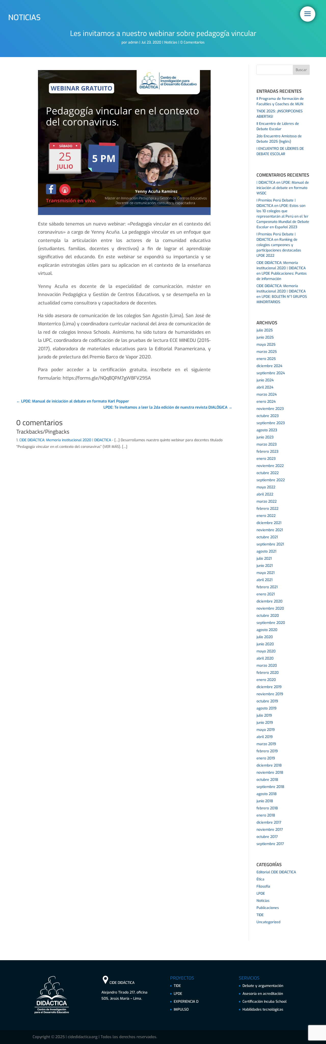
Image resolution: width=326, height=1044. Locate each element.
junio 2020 (265, 644)
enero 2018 (265, 815)
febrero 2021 (267, 587)
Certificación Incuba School (264, 1001)
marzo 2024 (266, 394)
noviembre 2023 (270, 408)
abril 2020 (265, 658)
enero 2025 (266, 358)
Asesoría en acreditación (262, 993)
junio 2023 (265, 437)
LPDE (260, 893)
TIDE (260, 915)
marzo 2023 (266, 444)
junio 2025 (265, 337)
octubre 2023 (267, 415)
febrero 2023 (267, 451)
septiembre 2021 (270, 544)
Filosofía (263, 886)
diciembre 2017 (268, 822)
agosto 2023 (266, 430)
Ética (260, 879)
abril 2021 (264, 580)
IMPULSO (181, 1009)
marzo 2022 (266, 501)
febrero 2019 (267, 751)
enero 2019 (265, 758)
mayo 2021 (265, 572)
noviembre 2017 (269, 829)
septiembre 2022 (270, 480)
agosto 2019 (266, 708)
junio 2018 (264, 801)
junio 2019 (264, 722)
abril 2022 (264, 494)
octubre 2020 (267, 615)
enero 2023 (266, 458)
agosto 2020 (266, 629)
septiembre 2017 (270, 843)
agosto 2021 (266, 551)
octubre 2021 (267, 537)
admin (133, 42)
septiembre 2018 (270, 786)
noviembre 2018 (269, 772)
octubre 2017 (267, 836)
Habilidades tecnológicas (262, 1009)
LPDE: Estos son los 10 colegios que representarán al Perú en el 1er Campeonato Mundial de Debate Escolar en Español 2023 (282, 216)
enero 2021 (265, 594)
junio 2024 (265, 380)
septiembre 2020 (270, 622)
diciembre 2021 (268, 522)
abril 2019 (264, 736)
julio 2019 (264, 715)
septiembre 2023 (270, 423)
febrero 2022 (267, 508)
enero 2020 (266, 679)
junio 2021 (264, 565)
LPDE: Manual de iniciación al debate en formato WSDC (282, 188)
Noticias (170, 42)
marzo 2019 (266, 744)
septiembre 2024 (270, 373)
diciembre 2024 (269, 366)
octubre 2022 (267, 473)
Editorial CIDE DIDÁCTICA (276, 872)
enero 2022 (266, 515)
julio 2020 (264, 637)
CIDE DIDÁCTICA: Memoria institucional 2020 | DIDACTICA (65, 440)
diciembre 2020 (269, 601)
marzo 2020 (266, 665)
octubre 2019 (267, 701)
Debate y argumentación (262, 985)
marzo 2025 (266, 351)
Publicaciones (267, 907)
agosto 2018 (266, 794)
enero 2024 (266, 401)
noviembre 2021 (269, 530)
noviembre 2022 (270, 465)
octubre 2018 (267, 779)
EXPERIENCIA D (186, 1001)
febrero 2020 (267, 672)
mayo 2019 (265, 729)
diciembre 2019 (269, 687)
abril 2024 (264, 387)
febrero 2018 (267, 808)
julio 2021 (264, 558)
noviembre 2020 (270, 608)
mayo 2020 (266, 651)
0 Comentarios (192, 42)
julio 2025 (264, 330)
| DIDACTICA (265, 182)
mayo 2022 (265, 487)
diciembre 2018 (269, 765)
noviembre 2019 (269, 694)
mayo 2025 (266, 344)
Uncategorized (268, 922)
